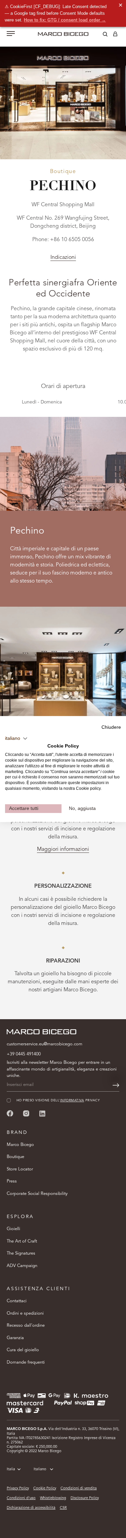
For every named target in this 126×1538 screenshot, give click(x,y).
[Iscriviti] (116, 1085)
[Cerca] (100, 35)
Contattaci (17, 1301)
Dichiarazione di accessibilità (31, 1508)
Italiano (40, 1469)
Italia (11, 1469)
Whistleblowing (53, 1498)
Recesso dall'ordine (26, 1325)
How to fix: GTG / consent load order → (65, 19)
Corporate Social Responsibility (37, 1194)
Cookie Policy (44, 1488)
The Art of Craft (22, 1241)
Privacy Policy (18, 1488)
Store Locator (20, 1169)
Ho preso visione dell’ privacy (58, 1100)
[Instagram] (26, 1113)
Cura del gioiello (23, 1350)
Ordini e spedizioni (25, 1313)
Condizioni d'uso (21, 1498)
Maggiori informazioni (63, 849)
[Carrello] (115, 35)
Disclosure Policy (85, 1498)
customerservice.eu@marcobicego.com (44, 1044)
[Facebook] (10, 1113)
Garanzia (15, 1338)
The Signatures (21, 1253)
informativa (72, 1100)
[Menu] (10, 34)
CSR (63, 1508)
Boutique (15, 1157)
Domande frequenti (26, 1362)
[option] (63, 92)
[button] (16, 738)
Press (12, 1181)
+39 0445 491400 (24, 1054)
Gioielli (13, 1229)
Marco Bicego (20, 1145)
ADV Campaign (22, 1266)
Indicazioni (63, 257)
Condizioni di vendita (78, 1488)
